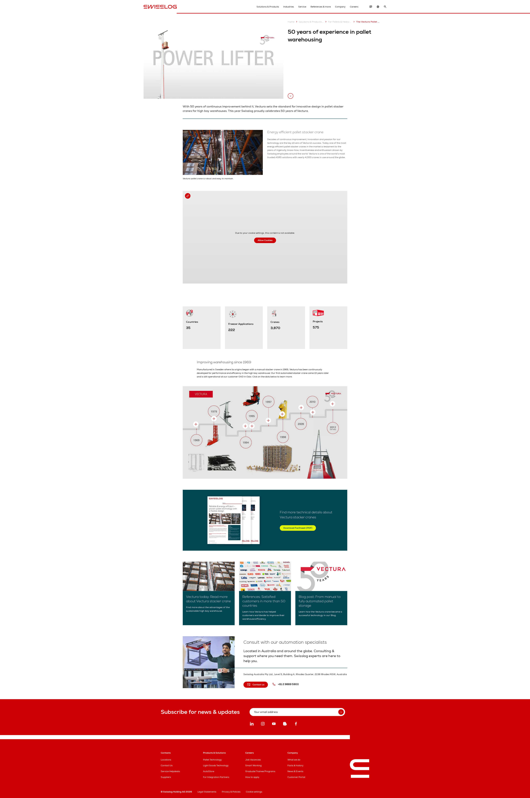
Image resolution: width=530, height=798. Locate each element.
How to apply (252, 777)
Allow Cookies (265, 240)
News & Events (295, 771)
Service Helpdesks (170, 771)
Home (291, 21)
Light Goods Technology (216, 765)
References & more (321, 6)
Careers (354, 6)
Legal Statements (207, 791)
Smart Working (253, 765)
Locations (166, 759)
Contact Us (167, 765)
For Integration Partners (216, 777)
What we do (293, 759)
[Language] (378, 6)
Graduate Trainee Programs (260, 771)
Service (302, 6)
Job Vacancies (253, 759)
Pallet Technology (212, 759)
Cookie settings (254, 791)
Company (340, 6)
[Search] (385, 6)
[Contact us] (370, 6)
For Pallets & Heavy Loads (340, 21)
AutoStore (208, 771)
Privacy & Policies (231, 791)
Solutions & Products (268, 6)
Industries (288, 6)
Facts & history (295, 765)
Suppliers (166, 777)
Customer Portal (296, 777)
